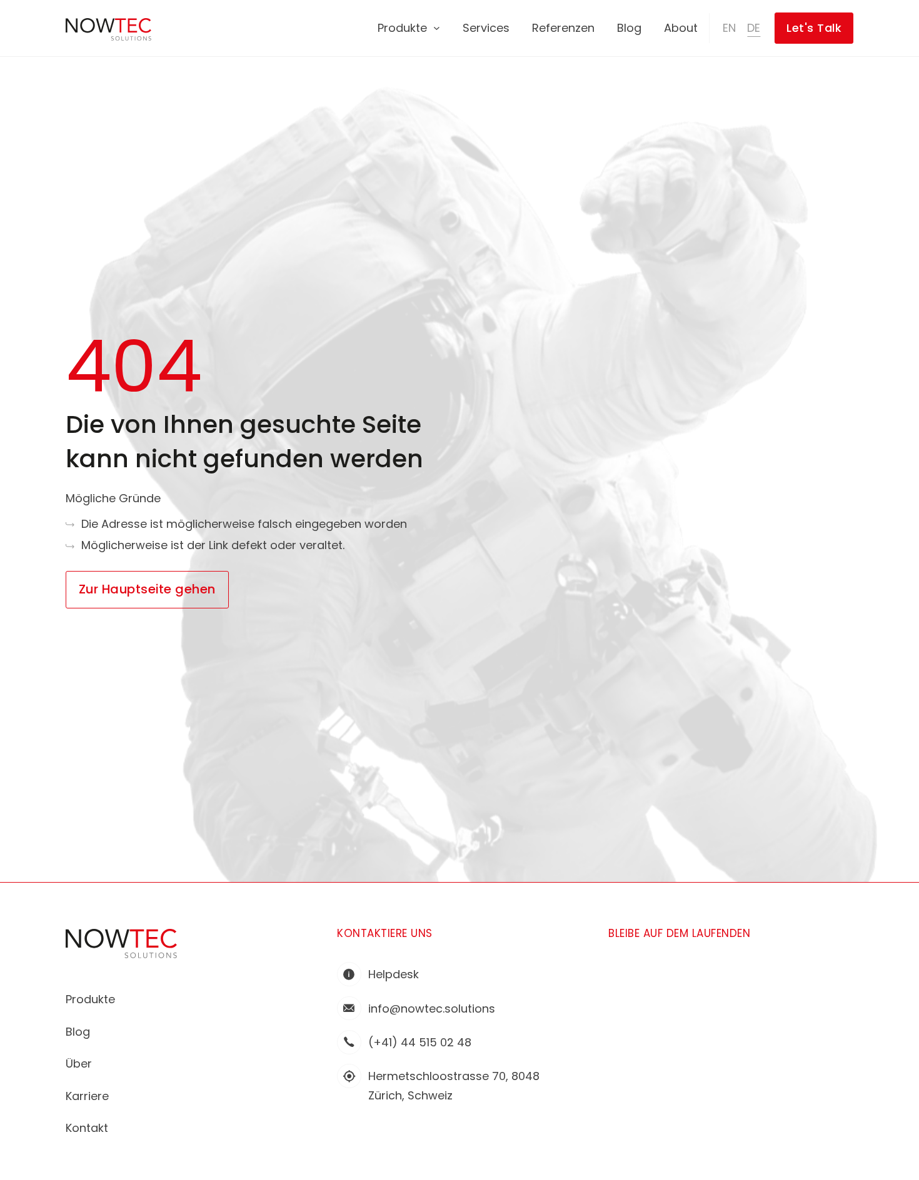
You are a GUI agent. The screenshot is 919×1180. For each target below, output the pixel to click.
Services (486, 28)
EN (729, 28)
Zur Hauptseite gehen (147, 589)
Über (79, 1063)
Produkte (402, 28)
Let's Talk (813, 28)
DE (753, 28)
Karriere (87, 1096)
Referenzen (563, 28)
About (681, 28)
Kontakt (87, 1128)
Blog (629, 28)
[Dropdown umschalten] (436, 28)
